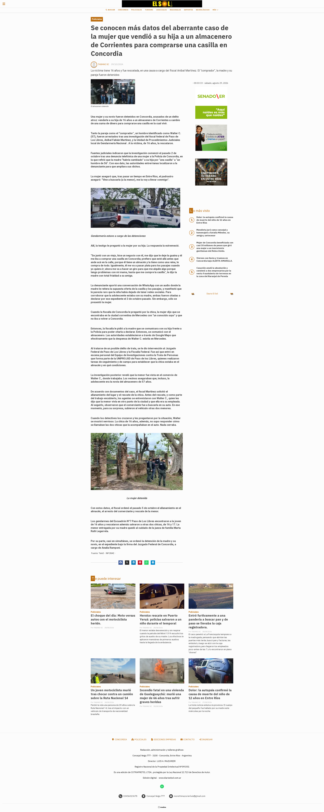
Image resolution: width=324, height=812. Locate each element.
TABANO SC (103, 64)
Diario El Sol (212, 293)
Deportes (188, 10)
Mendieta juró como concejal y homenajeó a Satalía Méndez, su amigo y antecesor (213, 232)
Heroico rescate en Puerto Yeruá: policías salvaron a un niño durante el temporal (160, 619)
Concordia (123, 10)
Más (215, 10)
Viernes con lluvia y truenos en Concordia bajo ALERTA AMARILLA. (214, 259)
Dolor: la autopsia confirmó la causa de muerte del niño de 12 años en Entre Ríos (210, 694)
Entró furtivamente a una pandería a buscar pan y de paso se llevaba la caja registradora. (208, 621)
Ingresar (207, 739)
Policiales (136, 10)
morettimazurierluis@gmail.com (189, 796)
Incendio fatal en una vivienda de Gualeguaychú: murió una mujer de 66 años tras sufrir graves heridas (162, 696)
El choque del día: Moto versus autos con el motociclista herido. (113, 619)
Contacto (189, 739)
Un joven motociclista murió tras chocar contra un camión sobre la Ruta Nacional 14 (112, 694)
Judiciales (161, 10)
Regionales (175, 10)
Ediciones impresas (164, 739)
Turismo (149, 10)
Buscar (111, 10)
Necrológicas (203, 10)
